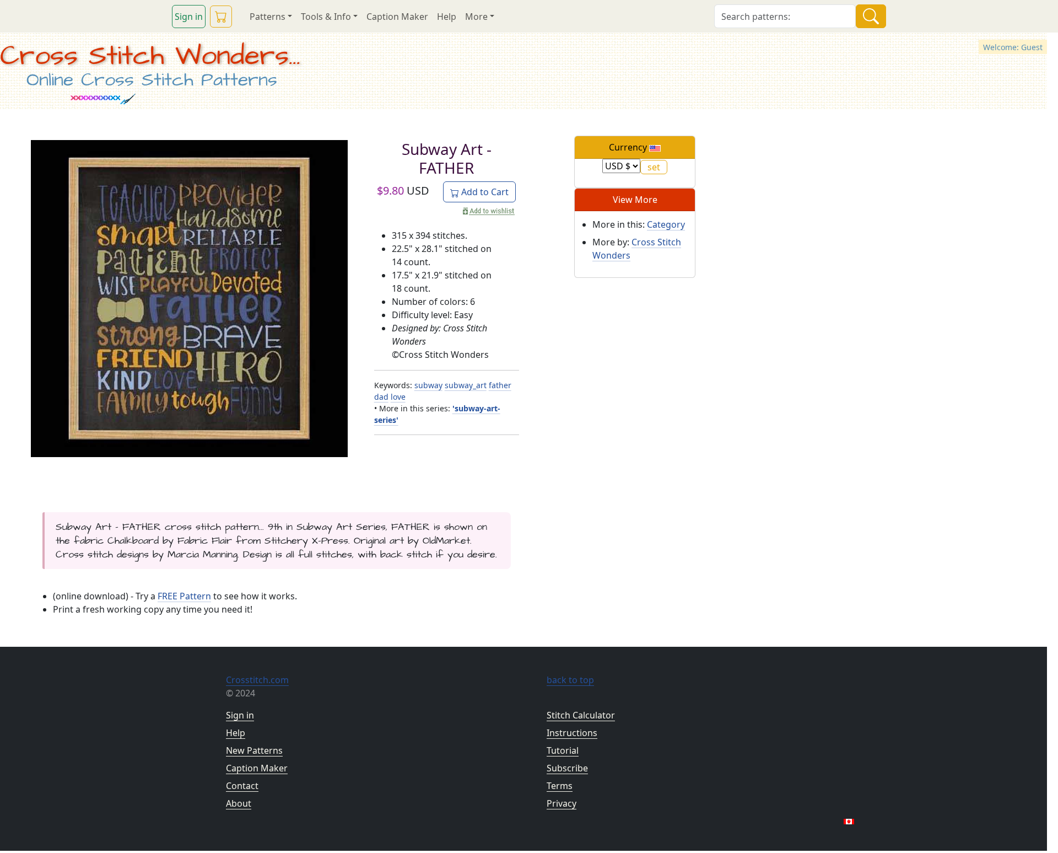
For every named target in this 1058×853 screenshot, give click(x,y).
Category (666, 224)
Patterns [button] (267, 16)
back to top (570, 680)
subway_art (466, 385)
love (398, 396)
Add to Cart (484, 192)
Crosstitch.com (257, 680)
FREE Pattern (184, 596)
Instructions (572, 733)
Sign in (189, 16)
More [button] (476, 16)
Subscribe (567, 768)
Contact (242, 786)
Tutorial (563, 750)
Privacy (561, 803)
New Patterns (254, 750)
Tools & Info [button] (326, 16)
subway (428, 385)
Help (446, 16)
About (238, 803)
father (500, 385)
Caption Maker (397, 16)
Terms (560, 786)
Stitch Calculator (581, 715)
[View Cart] (221, 17)
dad (381, 396)
